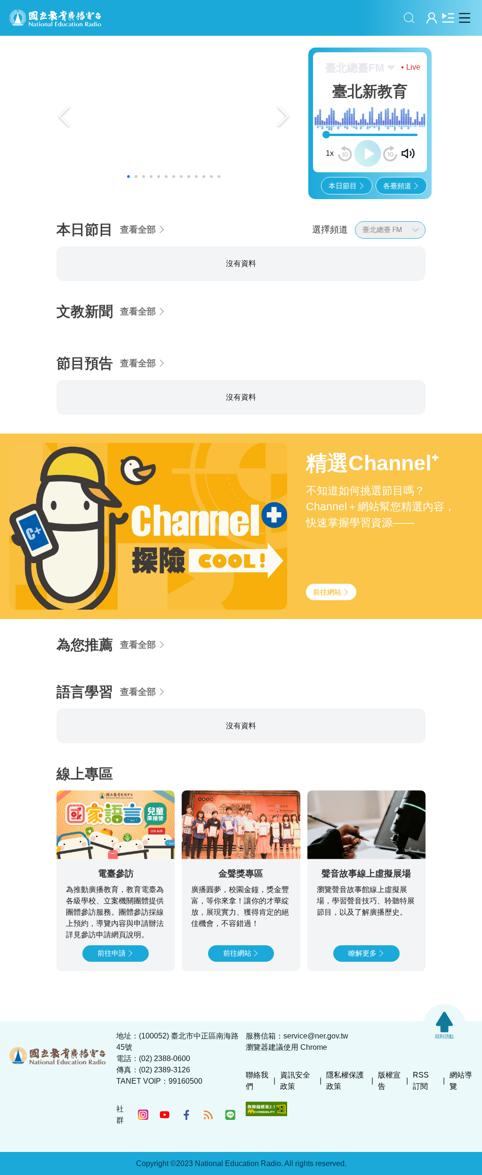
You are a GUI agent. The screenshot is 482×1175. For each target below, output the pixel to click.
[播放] (367, 153)
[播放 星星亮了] (283, 339)
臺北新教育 (87, 275)
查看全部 (138, 229)
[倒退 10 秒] (345, 153)
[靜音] (408, 153)
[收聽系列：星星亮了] (241, 319)
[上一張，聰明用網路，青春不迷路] (64, 116)
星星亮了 (207, 275)
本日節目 (343, 186)
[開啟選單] (464, 17)
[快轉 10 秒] (390, 153)
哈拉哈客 (332, 275)
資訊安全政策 (295, 1142)
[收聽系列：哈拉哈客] (366, 319)
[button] (128, 176)
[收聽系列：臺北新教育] (115, 319)
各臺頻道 (397, 186)
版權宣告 (389, 1142)
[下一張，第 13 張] (445, 301)
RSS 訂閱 (421, 1142)
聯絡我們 (257, 1142)
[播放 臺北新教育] (158, 339)
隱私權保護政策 (345, 1142)
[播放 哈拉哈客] (409, 339)
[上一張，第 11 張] (36, 301)
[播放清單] (448, 17)
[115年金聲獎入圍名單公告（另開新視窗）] (174, 116)
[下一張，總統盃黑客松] (283, 116)
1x (330, 153)
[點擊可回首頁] (55, 17)
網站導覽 (461, 1142)
